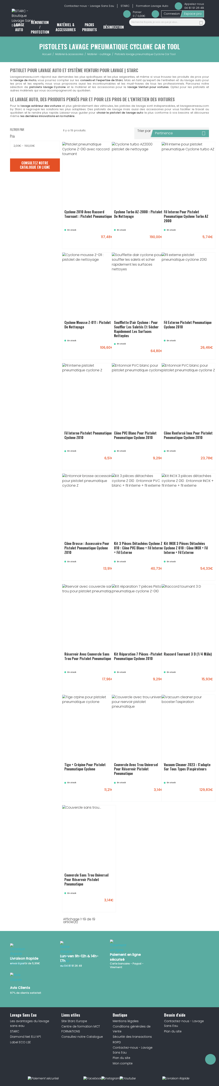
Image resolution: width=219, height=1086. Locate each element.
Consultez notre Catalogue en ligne (35, 165)
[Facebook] (92, 1078)
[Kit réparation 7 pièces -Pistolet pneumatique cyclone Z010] (149, 681)
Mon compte (123, 1063)
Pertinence (180, 133)
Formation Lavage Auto (152, 6)
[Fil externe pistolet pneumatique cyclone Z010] (199, 349)
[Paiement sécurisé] (43, 1078)
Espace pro (193, 14)
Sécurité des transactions (132, 1037)
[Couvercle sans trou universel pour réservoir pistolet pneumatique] (99, 902)
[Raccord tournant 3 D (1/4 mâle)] (199, 681)
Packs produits (89, 27)
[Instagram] (110, 1078)
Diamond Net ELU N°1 (25, 1037)
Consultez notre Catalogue (82, 1037)
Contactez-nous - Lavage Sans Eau (89, 6)
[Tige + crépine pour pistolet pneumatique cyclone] (99, 792)
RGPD (117, 1042)
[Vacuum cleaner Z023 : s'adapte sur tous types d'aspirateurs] (199, 792)
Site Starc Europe (74, 1021)
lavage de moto (24, 80)
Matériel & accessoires (66, 27)
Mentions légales (126, 1021)
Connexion (172, 14)
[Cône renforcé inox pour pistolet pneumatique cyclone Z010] (199, 460)
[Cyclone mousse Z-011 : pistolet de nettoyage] (99, 349)
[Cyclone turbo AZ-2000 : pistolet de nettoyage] (149, 239)
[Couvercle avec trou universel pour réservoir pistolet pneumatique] (149, 792)
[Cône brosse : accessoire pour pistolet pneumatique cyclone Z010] (99, 570)
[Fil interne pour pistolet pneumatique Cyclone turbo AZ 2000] (199, 239)
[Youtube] (128, 1078)
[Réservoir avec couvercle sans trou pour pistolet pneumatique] (99, 681)
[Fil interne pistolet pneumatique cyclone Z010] (99, 460)
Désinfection (113, 27)
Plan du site (121, 1058)
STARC (125, 6)
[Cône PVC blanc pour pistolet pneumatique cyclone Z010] (149, 460)
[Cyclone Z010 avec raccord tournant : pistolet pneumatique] (99, 239)
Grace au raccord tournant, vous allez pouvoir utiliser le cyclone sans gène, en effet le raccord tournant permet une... (188, 656)
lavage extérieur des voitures (41, 106)
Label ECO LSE (20, 1042)
